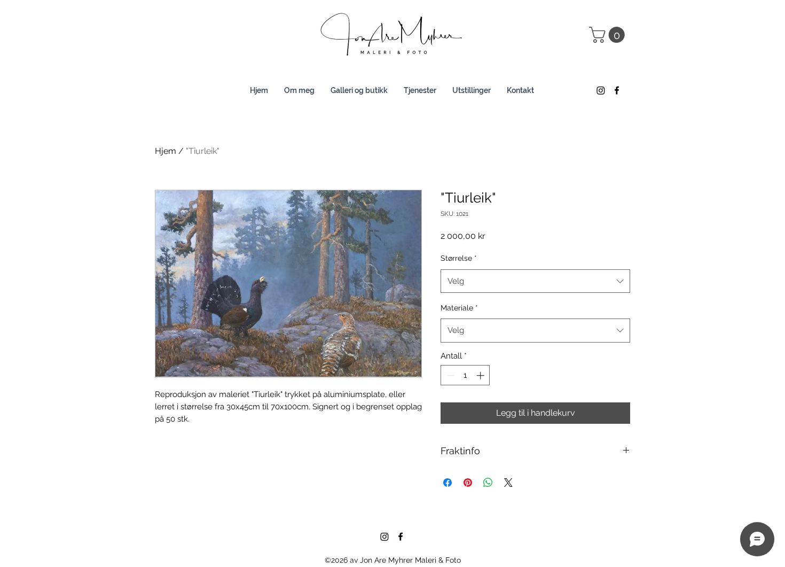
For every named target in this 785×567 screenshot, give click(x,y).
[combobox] (535, 281)
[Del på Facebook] (447, 482)
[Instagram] (600, 90)
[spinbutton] (465, 375)
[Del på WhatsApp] (488, 482)
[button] (609, 35)
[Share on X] (508, 482)
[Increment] (481, 375)
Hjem (165, 151)
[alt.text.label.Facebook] (616, 90)
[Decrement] (449, 375)
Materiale (459, 308)
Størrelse (459, 258)
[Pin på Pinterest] (467, 482)
